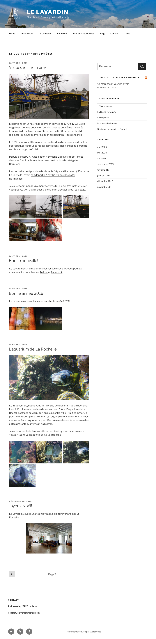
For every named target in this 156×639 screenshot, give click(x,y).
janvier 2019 (103, 175)
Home (12, 33)
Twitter (44, 272)
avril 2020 (102, 158)
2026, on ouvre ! (105, 106)
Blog (102, 33)
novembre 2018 (105, 187)
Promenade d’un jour (107, 123)
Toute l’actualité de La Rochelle (118, 78)
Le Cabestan (45, 33)
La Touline (62, 33)
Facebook (56, 272)
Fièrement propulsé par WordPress (84, 631)
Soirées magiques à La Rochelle (112, 129)
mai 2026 (102, 147)
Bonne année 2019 (26, 293)
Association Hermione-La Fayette (51, 156)
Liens (127, 33)
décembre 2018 (105, 181)
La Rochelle (103, 117)
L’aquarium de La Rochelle (33, 349)
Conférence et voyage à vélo (113, 83)
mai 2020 (102, 152)
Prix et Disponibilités (83, 33)
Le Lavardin (47, 12)
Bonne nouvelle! (23, 260)
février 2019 (103, 170)
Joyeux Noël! (20, 505)
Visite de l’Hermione (27, 67)
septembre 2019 (105, 164)
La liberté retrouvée (106, 112)
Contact (114, 33)
